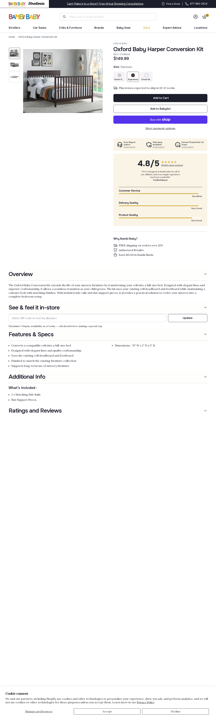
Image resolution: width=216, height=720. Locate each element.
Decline (175, 711)
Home (12, 36)
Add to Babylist (160, 109)
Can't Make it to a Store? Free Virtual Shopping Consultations (105, 4)
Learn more (130, 147)
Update (188, 318)
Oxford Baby (120, 43)
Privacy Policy (145, 702)
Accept (107, 711)
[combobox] (109, 17)
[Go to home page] (25, 16)
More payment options (160, 128)
